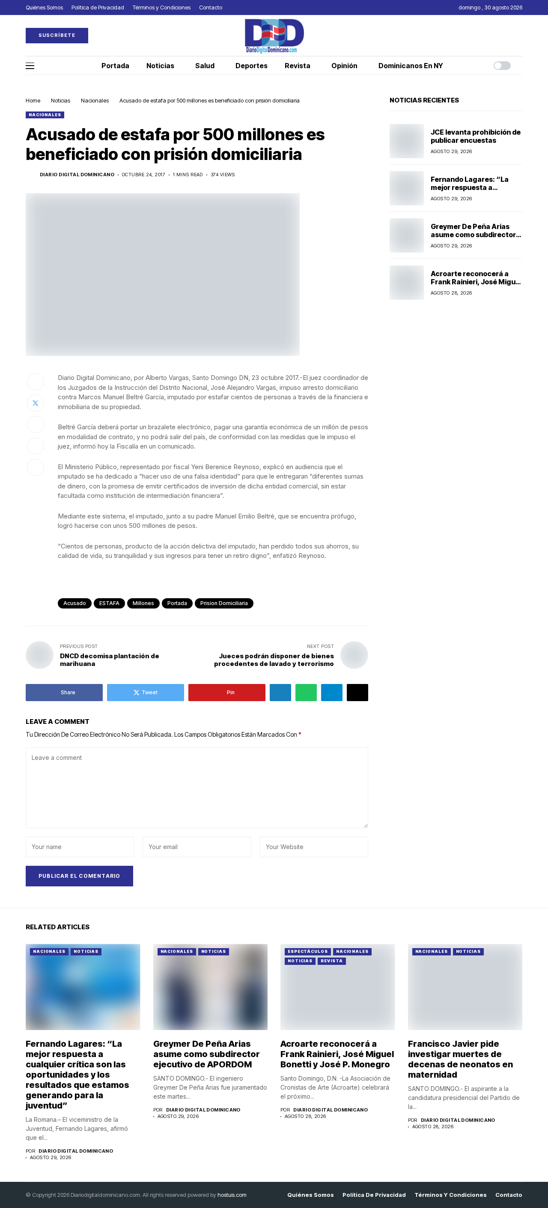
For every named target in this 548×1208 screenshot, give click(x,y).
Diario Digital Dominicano (77, 175)
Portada (177, 603)
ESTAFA (109, 603)
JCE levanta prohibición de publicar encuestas (476, 135)
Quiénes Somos (310, 1195)
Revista (331, 960)
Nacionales (95, 100)
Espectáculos (308, 951)
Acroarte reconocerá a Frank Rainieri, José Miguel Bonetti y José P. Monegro (476, 281)
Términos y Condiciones (450, 1195)
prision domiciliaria (224, 603)
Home (33, 100)
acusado (74, 603)
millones (143, 603)
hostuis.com (232, 1194)
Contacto (508, 1195)
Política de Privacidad (374, 1195)
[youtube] (520, 35)
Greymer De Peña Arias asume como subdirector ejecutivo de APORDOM (473, 234)
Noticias (60, 100)
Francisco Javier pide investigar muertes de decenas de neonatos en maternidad (460, 1059)
